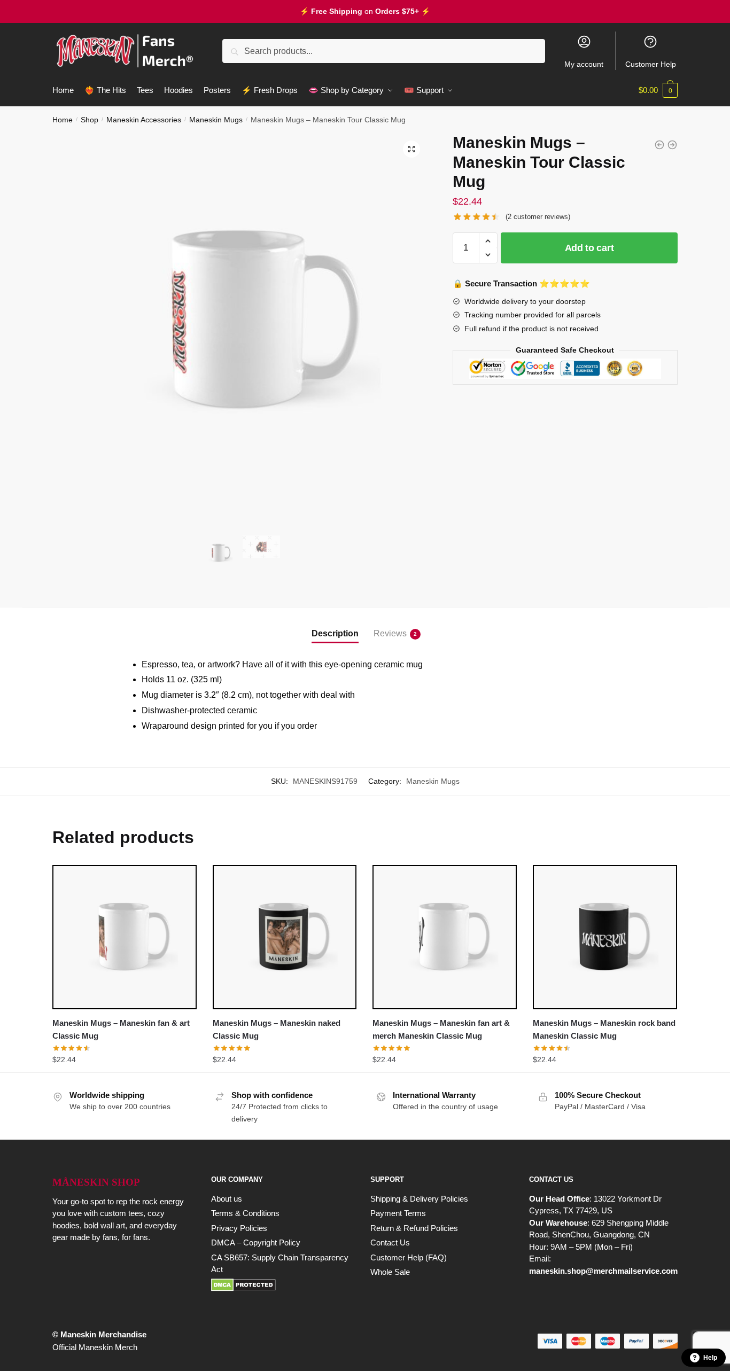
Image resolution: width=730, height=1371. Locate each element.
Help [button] (710, 1357)
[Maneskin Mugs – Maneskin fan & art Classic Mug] (124, 937)
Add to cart (589, 248)
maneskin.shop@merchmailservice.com (603, 1270)
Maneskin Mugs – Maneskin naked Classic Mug (276, 1029)
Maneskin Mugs (216, 119)
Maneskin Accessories (143, 119)
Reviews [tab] (390, 633)
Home (62, 119)
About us (226, 1198)
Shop (89, 119)
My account (583, 64)
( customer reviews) (538, 217)
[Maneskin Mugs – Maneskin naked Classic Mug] (285, 937)
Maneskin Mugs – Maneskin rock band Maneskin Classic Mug (604, 1029)
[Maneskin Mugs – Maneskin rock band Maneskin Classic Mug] (605, 937)
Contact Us (390, 1242)
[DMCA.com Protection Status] (279, 1285)
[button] (411, 149)
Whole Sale (390, 1271)
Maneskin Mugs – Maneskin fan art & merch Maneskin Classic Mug (441, 1029)
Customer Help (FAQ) (408, 1257)
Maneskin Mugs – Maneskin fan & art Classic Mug (121, 1029)
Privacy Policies (239, 1228)
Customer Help (650, 64)
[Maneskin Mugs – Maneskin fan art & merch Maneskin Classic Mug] (444, 937)
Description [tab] (335, 633)
